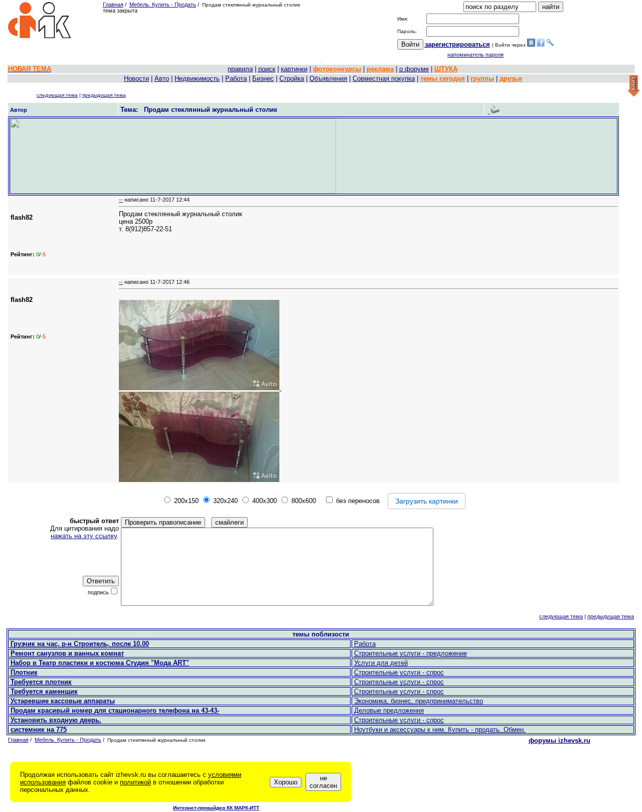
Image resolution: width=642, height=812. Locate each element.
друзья (511, 78)
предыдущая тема (104, 95)
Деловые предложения (389, 710)
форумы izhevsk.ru (559, 740)
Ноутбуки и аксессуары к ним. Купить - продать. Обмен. (440, 729)
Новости (136, 78)
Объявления (328, 78)
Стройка (291, 78)
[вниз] (633, 86)
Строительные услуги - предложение (410, 653)
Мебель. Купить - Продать (162, 5)
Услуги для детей (381, 663)
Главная (113, 5)
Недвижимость (197, 78)
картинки (294, 69)
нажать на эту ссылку (84, 536)
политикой (135, 782)
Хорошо (285, 782)
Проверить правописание (163, 522)
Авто (161, 78)
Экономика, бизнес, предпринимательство (418, 701)
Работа (236, 78)
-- (121, 200)
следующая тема (57, 95)
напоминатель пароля (475, 55)
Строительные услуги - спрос (399, 672)
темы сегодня (442, 78)
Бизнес (263, 78)
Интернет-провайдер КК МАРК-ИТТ (216, 807)
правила (240, 69)
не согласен (323, 781)
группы (482, 78)
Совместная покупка (384, 78)
